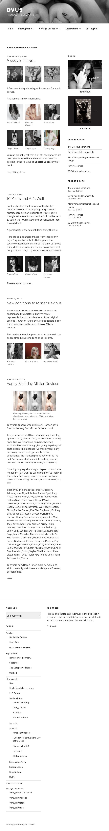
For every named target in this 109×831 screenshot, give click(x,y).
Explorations (71, 28)
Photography (25, 28)
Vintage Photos (16, 803)
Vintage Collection (48, 28)
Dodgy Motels (19, 707)
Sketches (14, 663)
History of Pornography (20, 658)
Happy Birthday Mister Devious (33, 383)
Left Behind (14, 693)
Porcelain (13, 723)
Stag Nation (15, 772)
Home (10, 28)
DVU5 (15, 10)
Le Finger (17, 751)
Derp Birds (14, 642)
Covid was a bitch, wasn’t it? (81, 152)
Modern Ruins (15, 698)
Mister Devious (20, 756)
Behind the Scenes (18, 637)
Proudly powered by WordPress (21, 824)
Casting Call (92, 28)
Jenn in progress (75, 166)
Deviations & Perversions (21, 688)
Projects (13, 728)
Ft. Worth (17, 712)
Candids (9, 633)
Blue (11, 683)
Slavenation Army (17, 762)
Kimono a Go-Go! (21, 746)
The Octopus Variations (79, 147)
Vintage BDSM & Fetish (20, 792)
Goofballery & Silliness (19, 647)
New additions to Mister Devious (34, 303)
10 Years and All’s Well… (27, 198)
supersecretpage (14, 783)
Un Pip (12, 777)
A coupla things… (21, 60)
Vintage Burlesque (18, 798)
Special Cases (16, 767)
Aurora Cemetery (21, 702)
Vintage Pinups (16, 808)
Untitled (13, 673)
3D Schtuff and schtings (79, 171)
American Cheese (21, 733)
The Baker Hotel (20, 717)
